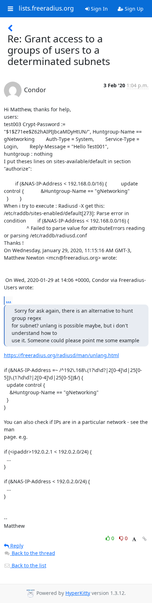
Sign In (98, 8)
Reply (16, 545)
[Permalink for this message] (144, 539)
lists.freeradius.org (46, 8)
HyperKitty (77, 593)
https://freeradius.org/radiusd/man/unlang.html (61, 355)
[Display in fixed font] (134, 539)
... (8, 300)
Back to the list (28, 565)
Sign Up (133, 8)
